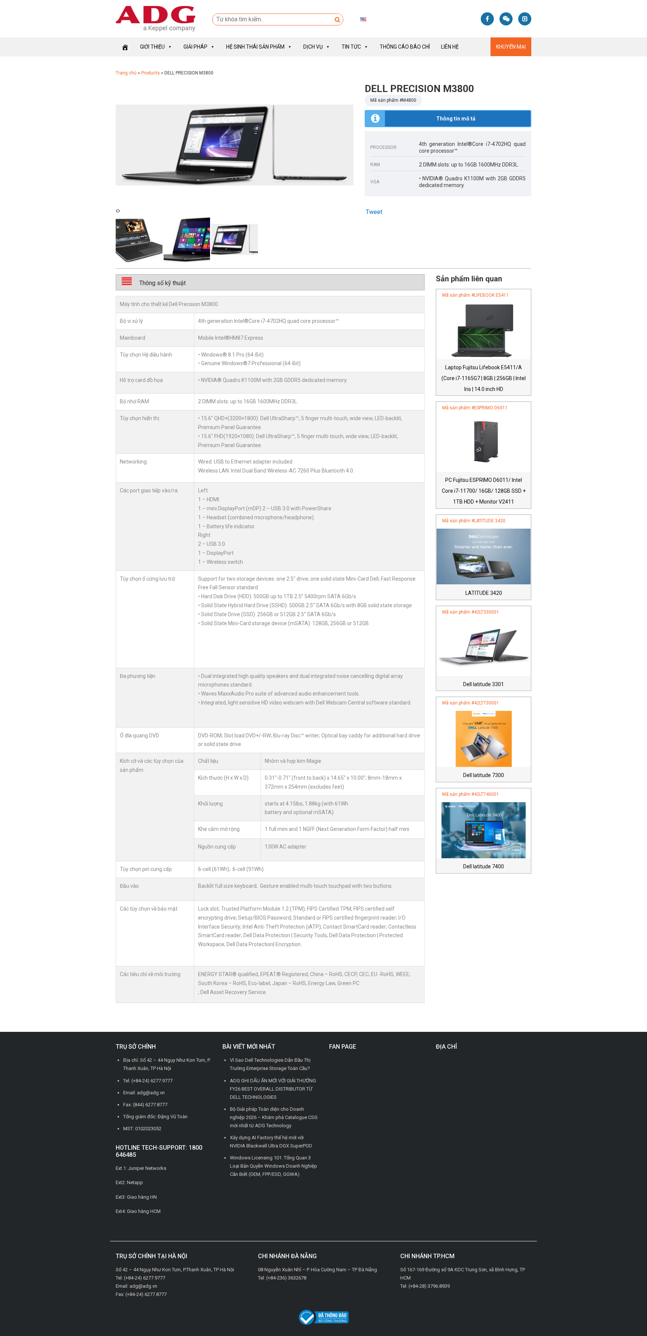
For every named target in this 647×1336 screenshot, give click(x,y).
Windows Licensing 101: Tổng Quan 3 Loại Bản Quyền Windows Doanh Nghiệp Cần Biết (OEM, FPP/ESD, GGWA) (273, 1166)
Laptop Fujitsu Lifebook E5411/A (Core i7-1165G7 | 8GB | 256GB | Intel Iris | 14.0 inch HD (483, 378)
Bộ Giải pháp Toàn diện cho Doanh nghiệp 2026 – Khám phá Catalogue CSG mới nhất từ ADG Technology (274, 1117)
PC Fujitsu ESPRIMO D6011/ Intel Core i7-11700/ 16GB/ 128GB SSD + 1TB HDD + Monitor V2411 (484, 491)
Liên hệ (450, 47)
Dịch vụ (313, 47)
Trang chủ (126, 73)
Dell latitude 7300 (483, 775)
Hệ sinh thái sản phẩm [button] (255, 47)
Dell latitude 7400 (483, 866)
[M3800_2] (234, 144)
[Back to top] (624, 1313)
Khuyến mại (511, 47)
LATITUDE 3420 (483, 593)
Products (150, 73)
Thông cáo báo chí (405, 47)
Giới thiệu (152, 47)
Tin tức (351, 47)
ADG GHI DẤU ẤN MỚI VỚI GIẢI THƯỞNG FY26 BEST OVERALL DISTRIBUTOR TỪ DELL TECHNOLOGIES (273, 1089)
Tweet (374, 211)
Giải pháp (195, 47)
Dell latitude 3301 (483, 684)
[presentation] (117, 211)
